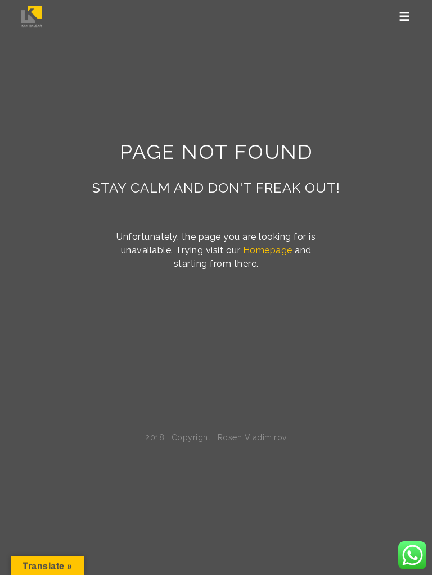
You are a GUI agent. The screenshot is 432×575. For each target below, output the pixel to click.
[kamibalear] (31, 17)
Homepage (267, 250)
